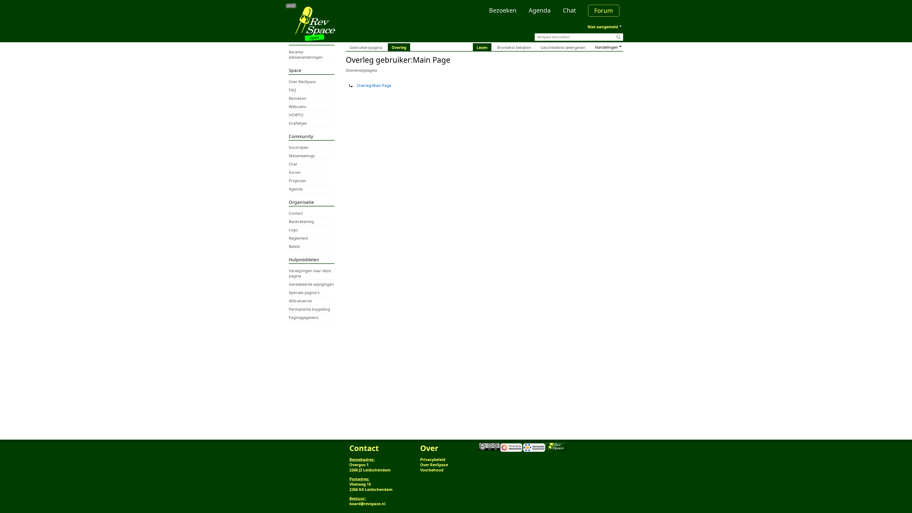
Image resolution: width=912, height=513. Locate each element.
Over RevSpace (434, 464)
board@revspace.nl (367, 503)
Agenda (540, 10)
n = (291, 6)
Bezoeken (503, 10)
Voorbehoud (431, 470)
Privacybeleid (432, 459)
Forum (603, 10)
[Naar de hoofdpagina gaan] (330, 21)
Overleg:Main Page (374, 85)
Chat (569, 10)
